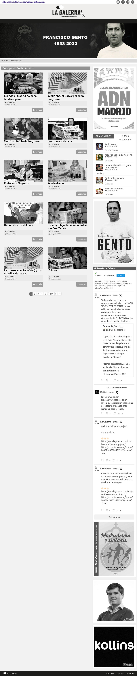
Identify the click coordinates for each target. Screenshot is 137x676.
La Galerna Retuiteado (118, 388)
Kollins (103, 392)
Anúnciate (130, 673)
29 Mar (115, 296)
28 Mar (115, 469)
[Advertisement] (45, 325)
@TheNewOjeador (110, 397)
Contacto (120, 673)
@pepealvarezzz (109, 400)
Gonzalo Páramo (111, 150)
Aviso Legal (110, 673)
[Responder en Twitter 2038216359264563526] (102, 460)
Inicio (6, 61)
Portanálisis (17, 61)
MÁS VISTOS (104, 136)
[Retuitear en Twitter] (108, 388)
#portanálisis (107, 432)
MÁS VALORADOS (125, 138)
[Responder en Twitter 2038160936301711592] (102, 413)
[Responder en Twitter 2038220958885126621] (102, 380)
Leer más (37, 110)
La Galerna (109, 161)
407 (51, 294)
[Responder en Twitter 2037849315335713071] (102, 510)
